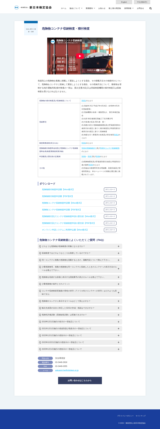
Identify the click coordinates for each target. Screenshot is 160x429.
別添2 (116, 135)
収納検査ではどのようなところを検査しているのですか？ (66, 253)
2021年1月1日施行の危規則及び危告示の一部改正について (66, 328)
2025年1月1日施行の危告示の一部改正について (62, 349)
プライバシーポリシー (125, 416)
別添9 (91, 165)
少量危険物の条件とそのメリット (56, 284)
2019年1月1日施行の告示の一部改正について (61, 322)
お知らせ (101, 8)
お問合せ (140, 8)
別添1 (84, 101)
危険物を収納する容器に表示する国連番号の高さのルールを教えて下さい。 (74, 277)
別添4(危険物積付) (89, 148)
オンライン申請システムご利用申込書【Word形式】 (65, 230)
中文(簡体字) (142, 2)
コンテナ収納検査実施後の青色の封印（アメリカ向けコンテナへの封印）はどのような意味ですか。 (79, 292)
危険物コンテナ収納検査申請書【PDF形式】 (62, 210)
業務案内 (89, 8)
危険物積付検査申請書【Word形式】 (58, 189)
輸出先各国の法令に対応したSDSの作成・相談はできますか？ (68, 308)
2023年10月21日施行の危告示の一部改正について (63, 342)
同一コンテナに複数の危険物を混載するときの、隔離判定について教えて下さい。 (76, 260)
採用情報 (127, 8)
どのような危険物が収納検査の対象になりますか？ (63, 246)
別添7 (90, 156)
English (124, 2)
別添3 (84, 143)
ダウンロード (110, 189)
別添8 (98, 156)
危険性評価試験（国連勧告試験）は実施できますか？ (64, 315)
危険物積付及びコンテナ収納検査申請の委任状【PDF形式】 (69, 223)
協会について (75, 8)
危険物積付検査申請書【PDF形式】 (58, 196)
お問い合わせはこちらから (80, 380)
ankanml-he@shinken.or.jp (66, 370)
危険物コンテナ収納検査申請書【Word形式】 (62, 203)
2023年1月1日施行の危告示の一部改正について (62, 335)
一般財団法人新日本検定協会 (135, 423)
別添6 (84, 156)
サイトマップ (141, 416)
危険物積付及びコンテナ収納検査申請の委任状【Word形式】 (69, 216)
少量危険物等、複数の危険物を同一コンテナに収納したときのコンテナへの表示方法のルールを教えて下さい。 (79, 268)
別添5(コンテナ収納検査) (110, 148)
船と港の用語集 (115, 8)
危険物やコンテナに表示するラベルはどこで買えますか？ (66, 301)
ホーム (63, 8)
